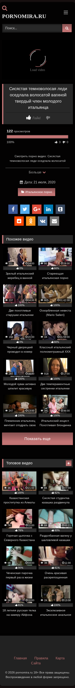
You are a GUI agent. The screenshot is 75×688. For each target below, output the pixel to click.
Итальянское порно (38, 192)
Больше (35, 172)
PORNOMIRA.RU (24, 16)
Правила (41, 658)
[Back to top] (62, 676)
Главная (20, 658)
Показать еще (37, 439)
